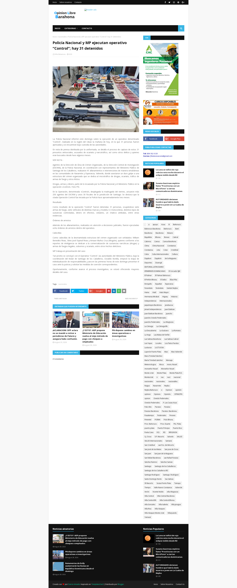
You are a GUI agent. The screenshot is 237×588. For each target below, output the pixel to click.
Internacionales (166, 301)
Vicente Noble (158, 492)
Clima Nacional (158, 246)
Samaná (169, 441)
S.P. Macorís (159, 436)
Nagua (147, 386)
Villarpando (172, 513)
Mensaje (169, 360)
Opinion (169, 390)
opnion (147, 398)
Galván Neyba (172, 288)
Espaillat (158, 284)
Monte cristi (149, 373)
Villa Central (149, 496)
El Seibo (163, 279)
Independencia (150, 301)
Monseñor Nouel (167, 369)
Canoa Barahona (169, 241)
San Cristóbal (150, 445)
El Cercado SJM (174, 271)
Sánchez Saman (167, 462)
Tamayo (177, 483)
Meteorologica (150, 364)
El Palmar (148, 275)
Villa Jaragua (176, 504)
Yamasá (148, 517)
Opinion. (157, 394)
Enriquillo (148, 284)
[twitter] (169, 2)
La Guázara (164, 330)
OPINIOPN (178, 394)
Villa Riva (148, 509)
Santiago (148, 466)
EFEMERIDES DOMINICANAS (155, 271)
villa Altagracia (172, 492)
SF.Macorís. (149, 483)
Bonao (166, 237)
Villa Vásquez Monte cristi (154, 513)
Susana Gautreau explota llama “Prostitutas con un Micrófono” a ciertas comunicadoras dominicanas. (169, 187)
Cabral (175, 237)
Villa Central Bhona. (167, 500)
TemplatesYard (97, 584)
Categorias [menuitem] (70, 28)
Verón (147, 492)
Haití (154, 292)
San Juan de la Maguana (163, 453)
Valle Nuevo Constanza (163, 487)
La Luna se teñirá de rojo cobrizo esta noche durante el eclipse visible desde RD (170, 172)
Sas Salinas (169, 479)
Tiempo (148, 487)
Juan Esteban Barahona (154, 313)
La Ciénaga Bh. (162, 326)
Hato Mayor (164, 292)
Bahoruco (177, 224)
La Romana (176, 330)
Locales (158, 343)
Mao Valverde (176, 352)
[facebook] (165, 2)
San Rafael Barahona (153, 458)
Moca (161, 364)
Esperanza (169, 284)
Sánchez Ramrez (151, 462)
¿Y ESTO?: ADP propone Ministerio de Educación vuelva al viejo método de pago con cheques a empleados (95, 336)
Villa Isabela (163, 504)
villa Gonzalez (150, 504)
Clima (147, 246)
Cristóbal (174, 250)
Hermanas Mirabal (152, 296)
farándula (159, 288)
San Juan (148, 453)
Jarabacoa (169, 305)
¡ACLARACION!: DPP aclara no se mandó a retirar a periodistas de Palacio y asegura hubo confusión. (65, 334)
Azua (163, 224)
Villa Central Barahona (165, 496)
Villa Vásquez (160, 509)
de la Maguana (170, 258)
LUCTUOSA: (159, 347)
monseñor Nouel (151, 369)
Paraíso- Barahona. (169, 411)
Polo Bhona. (168, 419)
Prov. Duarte (165, 424)
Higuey (165, 296)
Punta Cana (149, 432)
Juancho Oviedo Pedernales (155, 318)
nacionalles (173, 381)
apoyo (155, 224)
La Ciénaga (149, 326)
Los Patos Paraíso (172, 343)
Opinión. (167, 394)
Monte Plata (161, 373)
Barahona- (160, 233)
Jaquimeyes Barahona (153, 305)
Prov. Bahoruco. (151, 424)
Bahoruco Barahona (152, 229)
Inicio (55, 2)
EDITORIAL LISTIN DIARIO (154, 267)
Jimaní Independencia (153, 309)
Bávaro (170, 233)
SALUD (179, 436)
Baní (177, 229)
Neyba (166, 386)
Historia (174, 296)
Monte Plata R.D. (176, 373)
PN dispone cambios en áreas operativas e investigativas (123, 333)
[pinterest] (178, 2)
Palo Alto (148, 407)
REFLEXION (173, 432)
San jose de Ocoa (171, 449)
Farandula (148, 288)
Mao (166, 352)
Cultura (175, 254)
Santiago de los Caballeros (165, 466)
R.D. (158, 432)
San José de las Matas (153, 449)
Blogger (121, 584)
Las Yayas (148, 343)
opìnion (148, 394)
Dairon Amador (74, 584)
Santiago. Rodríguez (171, 475)
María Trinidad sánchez (154, 360)
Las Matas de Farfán (162, 335)
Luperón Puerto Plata (153, 352)
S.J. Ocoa (148, 436)
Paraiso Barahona (152, 411)
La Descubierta (150, 330)
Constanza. (149, 250)
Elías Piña (173, 279)
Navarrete (157, 386)
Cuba (147, 254)
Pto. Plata (177, 424)
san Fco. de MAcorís (166, 445)
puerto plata (149, 428)
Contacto (78, 2)
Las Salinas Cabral (171, 339)
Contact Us (180, 584)
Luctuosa (148, 347)
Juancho (169, 313)
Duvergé (158, 263)
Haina (147, 292)
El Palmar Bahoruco (162, 275)
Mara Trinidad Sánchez (153, 356)
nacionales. (160, 381)
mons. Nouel (172, 364)
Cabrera (148, 241)
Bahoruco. (168, 229)
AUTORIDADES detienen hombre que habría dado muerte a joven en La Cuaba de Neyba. (170, 203)
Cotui (165, 250)
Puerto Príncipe (164, 428)
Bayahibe (148, 237)
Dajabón (158, 258)
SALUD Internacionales (153, 441)
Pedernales (161, 415)
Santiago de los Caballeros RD (156, 470)
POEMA (157, 419)
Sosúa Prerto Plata (164, 483)
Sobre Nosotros (167, 584)
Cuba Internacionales (160, 254)
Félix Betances (60, 54)
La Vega (148, 335)
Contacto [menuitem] (87, 28)
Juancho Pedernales (152, 322)
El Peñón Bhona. (151, 279)
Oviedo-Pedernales (152, 402)
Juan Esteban (170, 309)
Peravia (172, 415)
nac (162, 377)
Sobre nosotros (66, 2)
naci (168, 377)
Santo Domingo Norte (153, 479)
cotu (158, 250)
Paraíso (167, 407)
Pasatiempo (149, 415)
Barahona (148, 233)
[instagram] (173, 2)
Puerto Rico (177, 428)
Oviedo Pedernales (161, 398)
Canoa (157, 241)
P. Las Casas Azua (170, 402)
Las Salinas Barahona (153, 339)
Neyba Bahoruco (151, 390)
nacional (177, 377)
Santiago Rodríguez (152, 475)
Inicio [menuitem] (57, 28)
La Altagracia (168, 322)
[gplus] (182, 2)
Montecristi (149, 377)
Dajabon (148, 258)
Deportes (148, 263)
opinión (178, 390)
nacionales (62, 37)
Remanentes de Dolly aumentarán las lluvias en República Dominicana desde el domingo (79, 567)
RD (164, 432)
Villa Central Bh (150, 500)
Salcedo (170, 436)
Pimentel (148, 419)
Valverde (178, 487)
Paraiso (158, 407)
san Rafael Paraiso (171, 458)
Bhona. (158, 237)
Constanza (171, 246)
